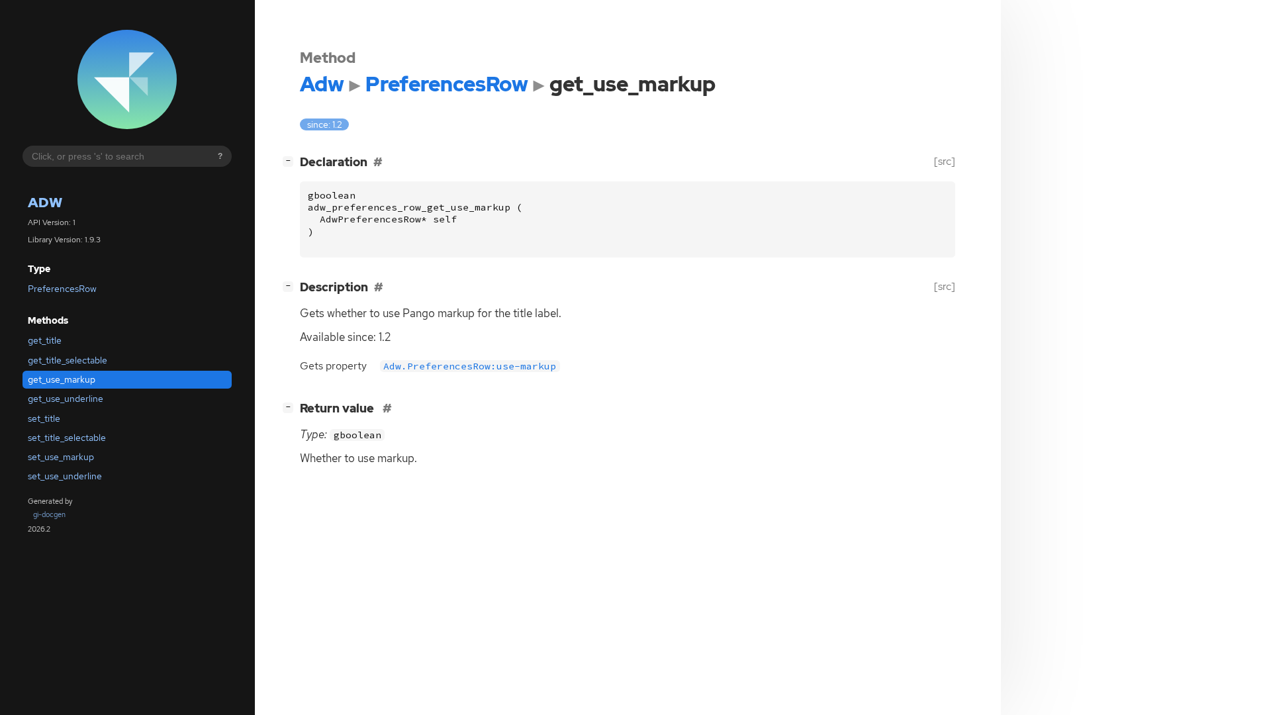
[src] (944, 161)
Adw (45, 202)
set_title (44, 418)
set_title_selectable (67, 438)
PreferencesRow (62, 289)
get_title (45, 340)
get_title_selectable (67, 360)
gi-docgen (49, 514)
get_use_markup (61, 379)
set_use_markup (61, 457)
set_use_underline (65, 476)
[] (290, 160)
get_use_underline (65, 399)
